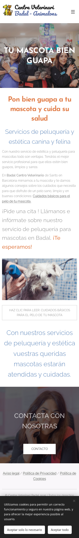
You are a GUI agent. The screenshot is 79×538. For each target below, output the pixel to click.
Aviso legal (11, 473)
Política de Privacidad (39, 473)
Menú (73, 12)
